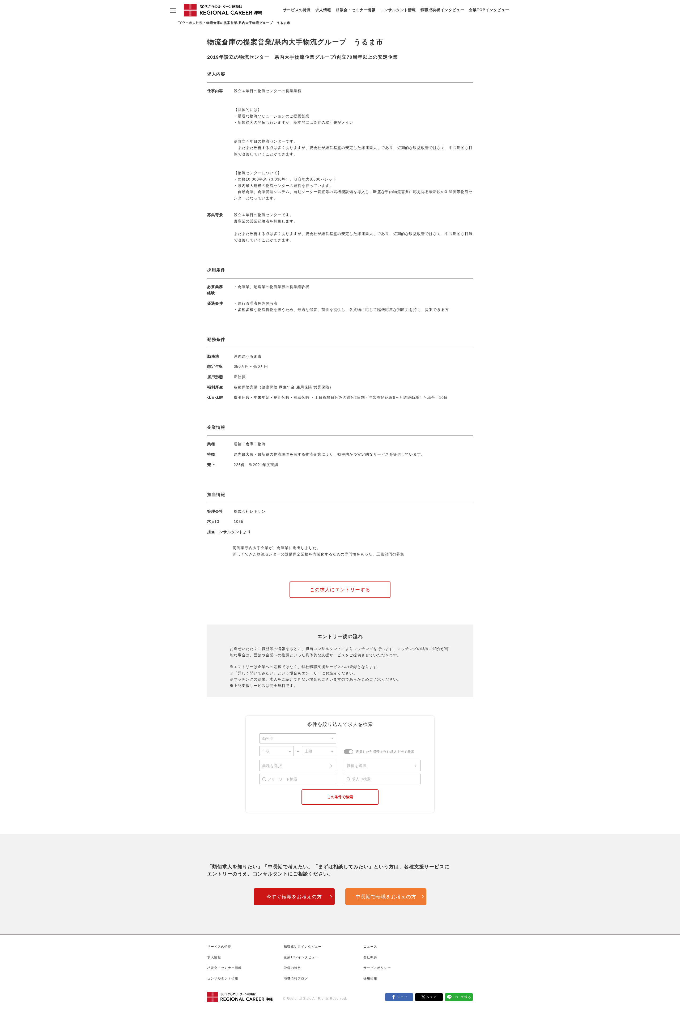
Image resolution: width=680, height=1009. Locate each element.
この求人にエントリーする (340, 589)
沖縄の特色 (292, 968)
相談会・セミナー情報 (356, 10)
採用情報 (370, 978)
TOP (181, 23)
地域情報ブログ (296, 978)
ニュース (370, 946)
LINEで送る (462, 997)
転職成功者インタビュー (442, 10)
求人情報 (323, 10)
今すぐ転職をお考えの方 (294, 896)
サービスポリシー (377, 968)
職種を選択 (357, 766)
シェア (402, 997)
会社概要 (370, 957)
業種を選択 (272, 766)
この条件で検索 (340, 797)
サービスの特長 (297, 10)
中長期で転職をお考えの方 (386, 896)
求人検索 (196, 23)
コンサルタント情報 (398, 10)
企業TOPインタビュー (489, 10)
